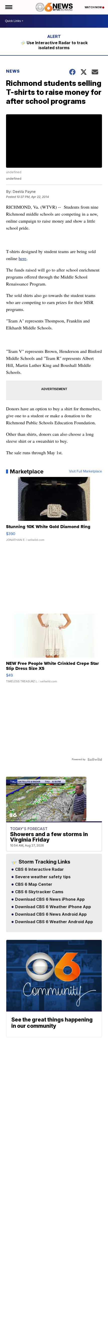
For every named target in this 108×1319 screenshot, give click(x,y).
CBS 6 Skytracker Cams (38, 892)
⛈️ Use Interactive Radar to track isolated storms (54, 45)
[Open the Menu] (8, 7)
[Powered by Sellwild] (94, 759)
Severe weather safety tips (42, 877)
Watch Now (93, 7)
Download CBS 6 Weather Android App (53, 922)
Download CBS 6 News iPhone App (49, 899)
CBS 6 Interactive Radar (39, 869)
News (13, 71)
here (22, 258)
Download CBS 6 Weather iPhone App (52, 907)
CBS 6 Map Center (33, 884)
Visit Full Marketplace (85, 471)
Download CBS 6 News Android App (50, 914)
